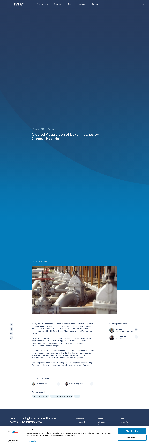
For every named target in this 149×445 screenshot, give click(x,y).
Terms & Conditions (127, 425)
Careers (95, 4)
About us (101, 422)
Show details (31, 441)
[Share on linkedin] (11, 324)
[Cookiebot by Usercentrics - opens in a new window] (13, 441)
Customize (131, 437)
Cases (70, 4)
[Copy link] (11, 338)
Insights (82, 4)
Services (57, 4)
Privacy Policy (125, 422)
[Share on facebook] (11, 329)
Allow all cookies (132, 431)
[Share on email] (11, 333)
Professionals (42, 4)
